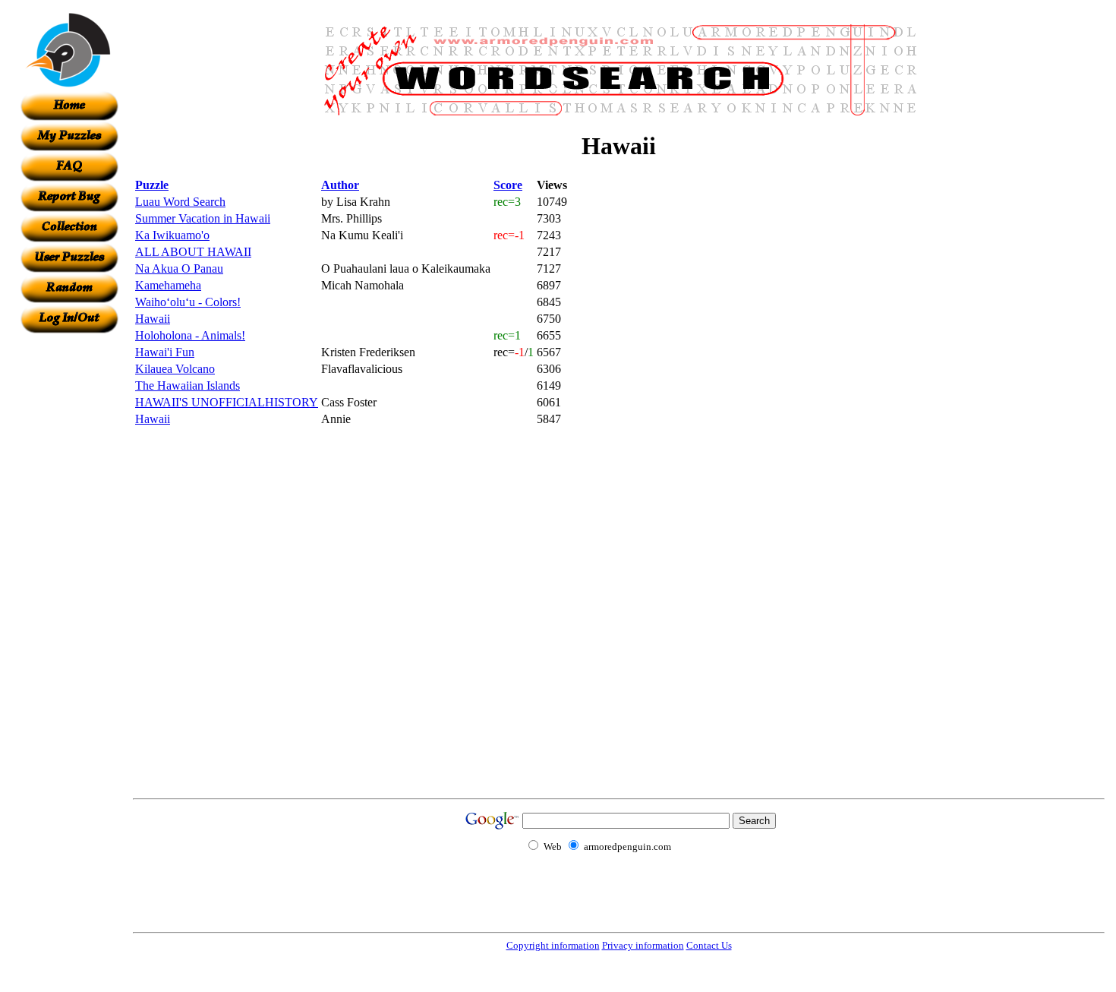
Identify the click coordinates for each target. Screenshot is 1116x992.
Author (340, 184)
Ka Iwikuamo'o (172, 235)
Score (507, 184)
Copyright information (553, 945)
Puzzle (152, 184)
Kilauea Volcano (175, 368)
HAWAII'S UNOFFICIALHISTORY (226, 402)
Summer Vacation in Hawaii (202, 218)
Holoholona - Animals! (190, 335)
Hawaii (152, 318)
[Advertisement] (69, 561)
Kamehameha (168, 285)
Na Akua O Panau (179, 268)
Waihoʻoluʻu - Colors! (188, 301)
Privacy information (643, 945)
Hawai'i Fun (164, 352)
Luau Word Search (180, 201)
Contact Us (709, 945)
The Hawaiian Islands (187, 385)
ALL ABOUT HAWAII (193, 251)
